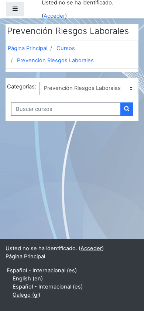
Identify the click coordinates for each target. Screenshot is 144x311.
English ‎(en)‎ (28, 278)
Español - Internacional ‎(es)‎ (42, 270)
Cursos (65, 48)
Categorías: (21, 86)
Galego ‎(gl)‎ (26, 294)
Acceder (54, 16)
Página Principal (27, 48)
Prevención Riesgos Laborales (55, 60)
